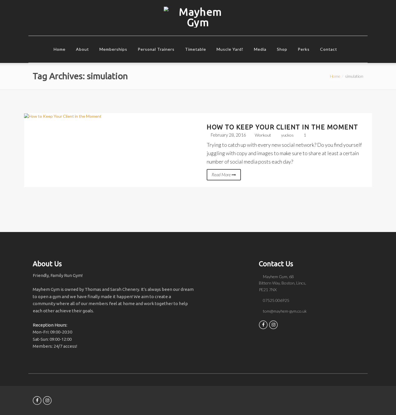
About (82, 49)
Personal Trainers (156, 49)
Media (260, 49)
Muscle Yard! (230, 49)
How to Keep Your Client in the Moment (282, 127)
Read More (222, 174)
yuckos (287, 135)
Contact (328, 49)
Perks (304, 49)
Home (60, 49)
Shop (282, 49)
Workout (263, 135)
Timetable (195, 49)
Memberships (113, 49)
